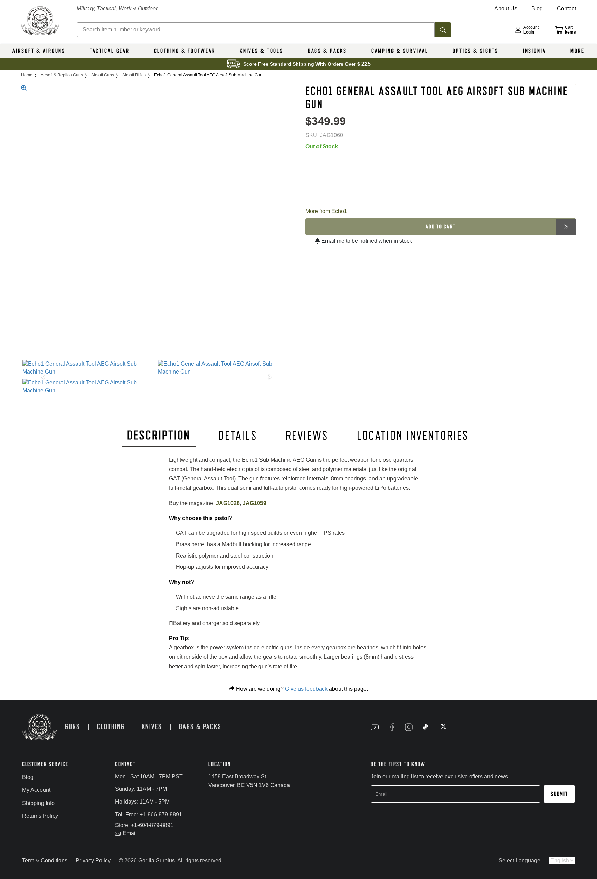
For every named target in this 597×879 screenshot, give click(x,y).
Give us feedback (306, 689)
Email (130, 833)
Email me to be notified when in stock (366, 241)
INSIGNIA (534, 51)
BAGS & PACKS (327, 51)
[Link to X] (442, 727)
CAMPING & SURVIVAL (399, 51)
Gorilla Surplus (156, 860)
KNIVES (152, 727)
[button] (41, 377)
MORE (577, 51)
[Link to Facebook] (392, 727)
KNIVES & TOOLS (261, 51)
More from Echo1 (326, 211)
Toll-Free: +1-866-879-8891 (148, 814)
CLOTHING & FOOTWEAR (185, 51)
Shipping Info (38, 803)
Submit (559, 794)
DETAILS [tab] (237, 436)
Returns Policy (40, 816)
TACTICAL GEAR (110, 51)
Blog (28, 777)
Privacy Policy (93, 860)
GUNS (72, 727)
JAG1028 (228, 503)
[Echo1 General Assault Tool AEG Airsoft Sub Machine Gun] (88, 368)
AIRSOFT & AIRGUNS (38, 51)
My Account (36, 790)
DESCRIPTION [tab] (159, 435)
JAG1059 (254, 503)
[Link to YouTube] (375, 727)
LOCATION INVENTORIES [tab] (413, 436)
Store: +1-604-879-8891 (144, 825)
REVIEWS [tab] (307, 436)
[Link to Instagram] (409, 727)
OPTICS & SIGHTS (476, 51)
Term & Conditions (44, 860)
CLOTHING (111, 727)
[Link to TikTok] (425, 727)
